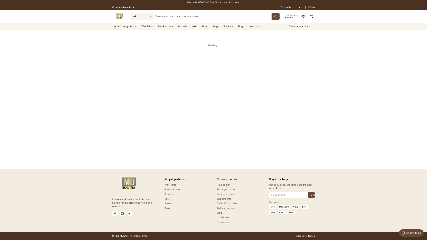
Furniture (228, 26)
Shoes (205, 26)
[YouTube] (130, 213)
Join (313, 195)
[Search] (276, 16)
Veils (194, 26)
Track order (286, 7)
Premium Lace (165, 26)
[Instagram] (122, 213)
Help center (223, 184)
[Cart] (311, 16)
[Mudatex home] (119, 16)
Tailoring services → (301, 26)
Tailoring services (226, 208)
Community (223, 222)
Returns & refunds (227, 194)
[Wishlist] (303, 16)
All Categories (125, 26)
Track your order (226, 189)
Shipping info (224, 198)
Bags (216, 26)
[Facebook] (115, 213)
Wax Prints (147, 26)
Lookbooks (254, 26)
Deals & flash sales (227, 203)
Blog (240, 26)
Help (300, 7)
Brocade (182, 26)
